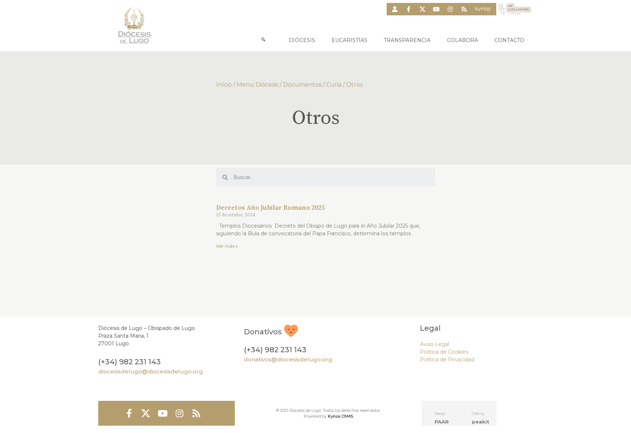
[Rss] (464, 9)
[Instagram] (450, 9)
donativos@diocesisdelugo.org (288, 359)
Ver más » (227, 246)
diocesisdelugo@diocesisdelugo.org (150, 371)
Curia (333, 84)
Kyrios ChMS (340, 416)
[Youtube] (436, 9)
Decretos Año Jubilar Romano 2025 (270, 208)
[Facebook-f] (409, 9)
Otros (354, 84)
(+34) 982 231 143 (129, 361)
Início (224, 84)
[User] (395, 9)
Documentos (302, 84)
